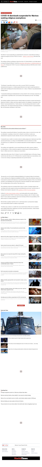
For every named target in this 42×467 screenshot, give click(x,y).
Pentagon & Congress (33, 1)
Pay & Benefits (20, 1)
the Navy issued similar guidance (12, 193)
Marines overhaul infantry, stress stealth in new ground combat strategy (16, 395)
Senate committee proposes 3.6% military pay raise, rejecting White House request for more (13, 289)
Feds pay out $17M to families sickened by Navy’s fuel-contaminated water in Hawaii (12, 263)
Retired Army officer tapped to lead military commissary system (14, 236)
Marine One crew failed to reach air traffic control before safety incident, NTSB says (18, 398)
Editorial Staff (24, 454)
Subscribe (13, 450)
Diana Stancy (4, 20)
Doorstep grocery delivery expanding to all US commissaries (13, 297)
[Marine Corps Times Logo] (13, 1)
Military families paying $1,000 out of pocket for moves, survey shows (14, 280)
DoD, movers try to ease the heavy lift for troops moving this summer (13, 254)
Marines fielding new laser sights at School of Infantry (12, 401)
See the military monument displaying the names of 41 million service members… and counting (23, 343)
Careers (32, 451)
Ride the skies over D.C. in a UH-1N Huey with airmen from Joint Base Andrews (15, 335)
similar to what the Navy (28, 56)
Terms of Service (5, 451)
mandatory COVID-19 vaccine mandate (26, 190)
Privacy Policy (4, 450)
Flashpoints (26, 1)
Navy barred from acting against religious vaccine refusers (13, 128)
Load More (21, 305)
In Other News (4, 217)
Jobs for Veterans (34, 453)
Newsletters (14, 451)
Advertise (23, 450)
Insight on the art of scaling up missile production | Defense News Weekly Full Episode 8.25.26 (23, 349)
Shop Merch (14, 454)
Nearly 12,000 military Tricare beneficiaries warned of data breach (13, 228)
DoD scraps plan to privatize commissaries (10, 271)
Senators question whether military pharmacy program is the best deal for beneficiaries (13, 220)
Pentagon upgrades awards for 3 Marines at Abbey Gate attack (14, 392)
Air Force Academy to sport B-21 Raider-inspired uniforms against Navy (19, 338)
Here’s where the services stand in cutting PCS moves (12, 245)
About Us (33, 450)
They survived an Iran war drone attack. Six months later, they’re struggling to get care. (19, 404)
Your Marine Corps (6, 13)
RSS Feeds (14, 453)
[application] (21, 323)
